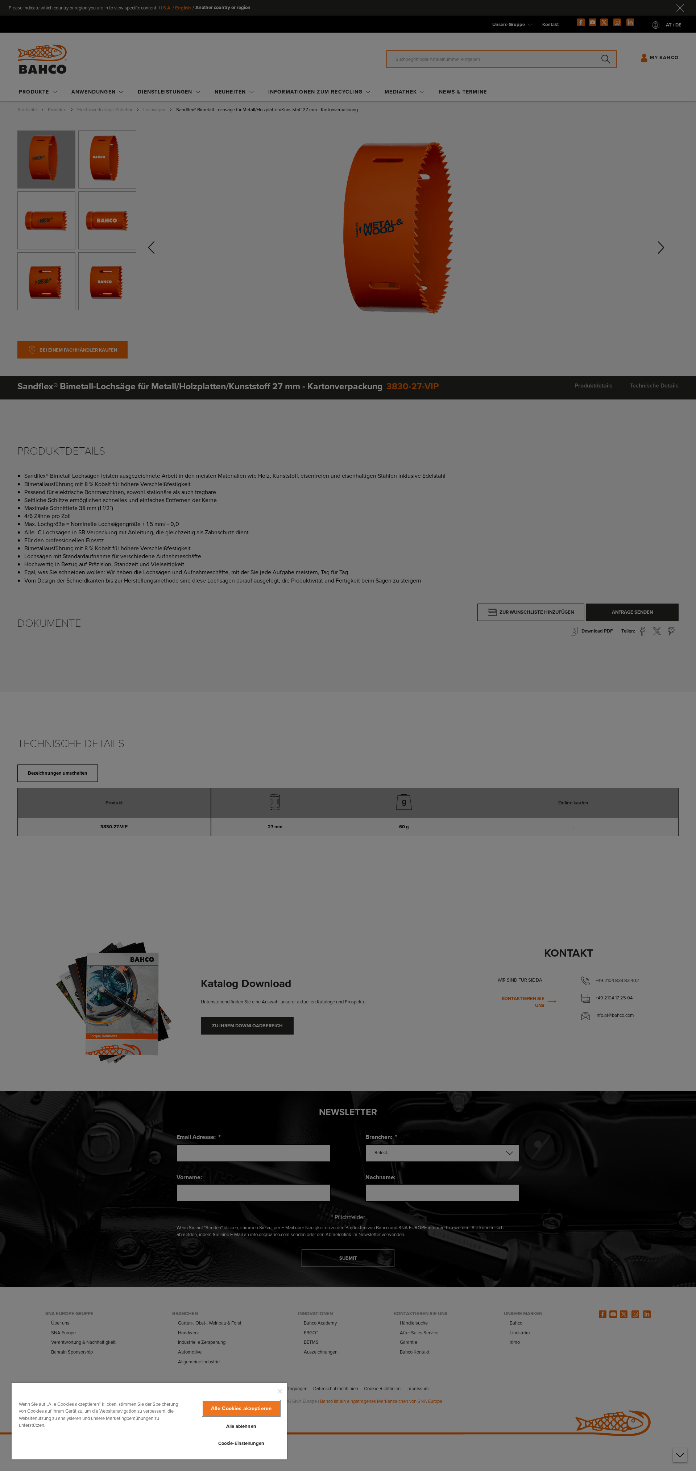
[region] (149, 1421)
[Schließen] (280, 1391)
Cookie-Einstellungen (241, 1443)
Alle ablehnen (241, 1426)
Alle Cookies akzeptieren (241, 1408)
